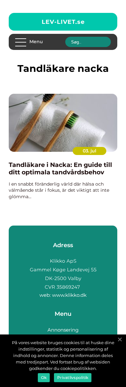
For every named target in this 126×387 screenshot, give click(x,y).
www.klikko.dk (69, 295)
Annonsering (63, 330)
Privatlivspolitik (72, 377)
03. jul (89, 151)
